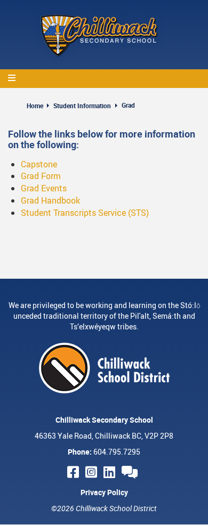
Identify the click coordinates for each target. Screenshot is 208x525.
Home (35, 105)
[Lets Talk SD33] (131, 472)
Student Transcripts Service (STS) (85, 213)
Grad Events (44, 188)
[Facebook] (74, 472)
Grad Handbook (50, 200)
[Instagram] (92, 472)
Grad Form (41, 176)
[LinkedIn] (110, 472)
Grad (128, 105)
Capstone (39, 164)
